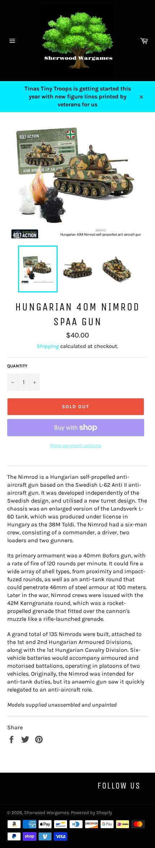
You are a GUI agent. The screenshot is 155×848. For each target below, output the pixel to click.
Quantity (17, 365)
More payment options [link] (75, 445)
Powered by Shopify (91, 812)
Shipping (48, 346)
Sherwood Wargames (46, 812)
